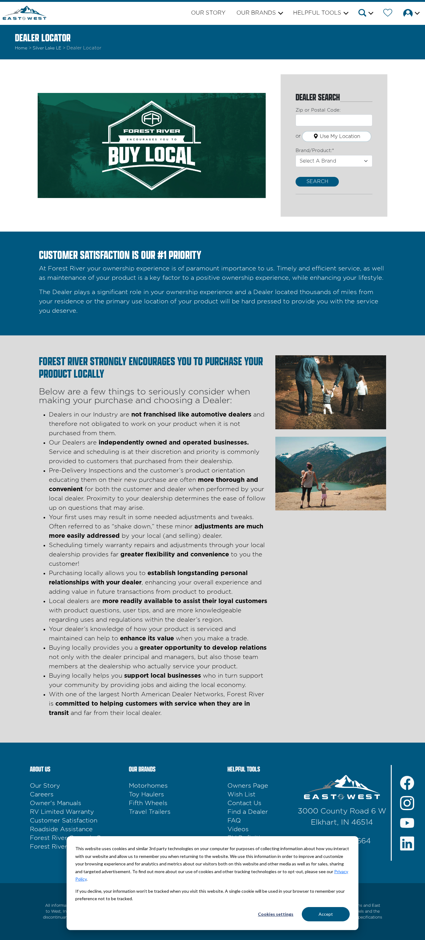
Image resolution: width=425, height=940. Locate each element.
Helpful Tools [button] (317, 13)
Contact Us (244, 803)
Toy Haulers (146, 794)
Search (317, 181)
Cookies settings (275, 914)
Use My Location (339, 136)
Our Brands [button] (256, 13)
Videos (238, 829)
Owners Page (247, 786)
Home (21, 48)
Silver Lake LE (47, 48)
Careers (42, 794)
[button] (365, 14)
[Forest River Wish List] (388, 14)
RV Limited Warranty (62, 812)
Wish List (241, 794)
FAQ (234, 821)
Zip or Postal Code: (318, 110)
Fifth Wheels (148, 803)
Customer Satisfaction (63, 821)
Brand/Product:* (315, 150)
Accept (326, 914)
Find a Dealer (247, 812)
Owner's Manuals (55, 803)
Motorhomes (148, 786)
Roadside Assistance (61, 829)
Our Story (208, 13)
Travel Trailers (149, 812)
